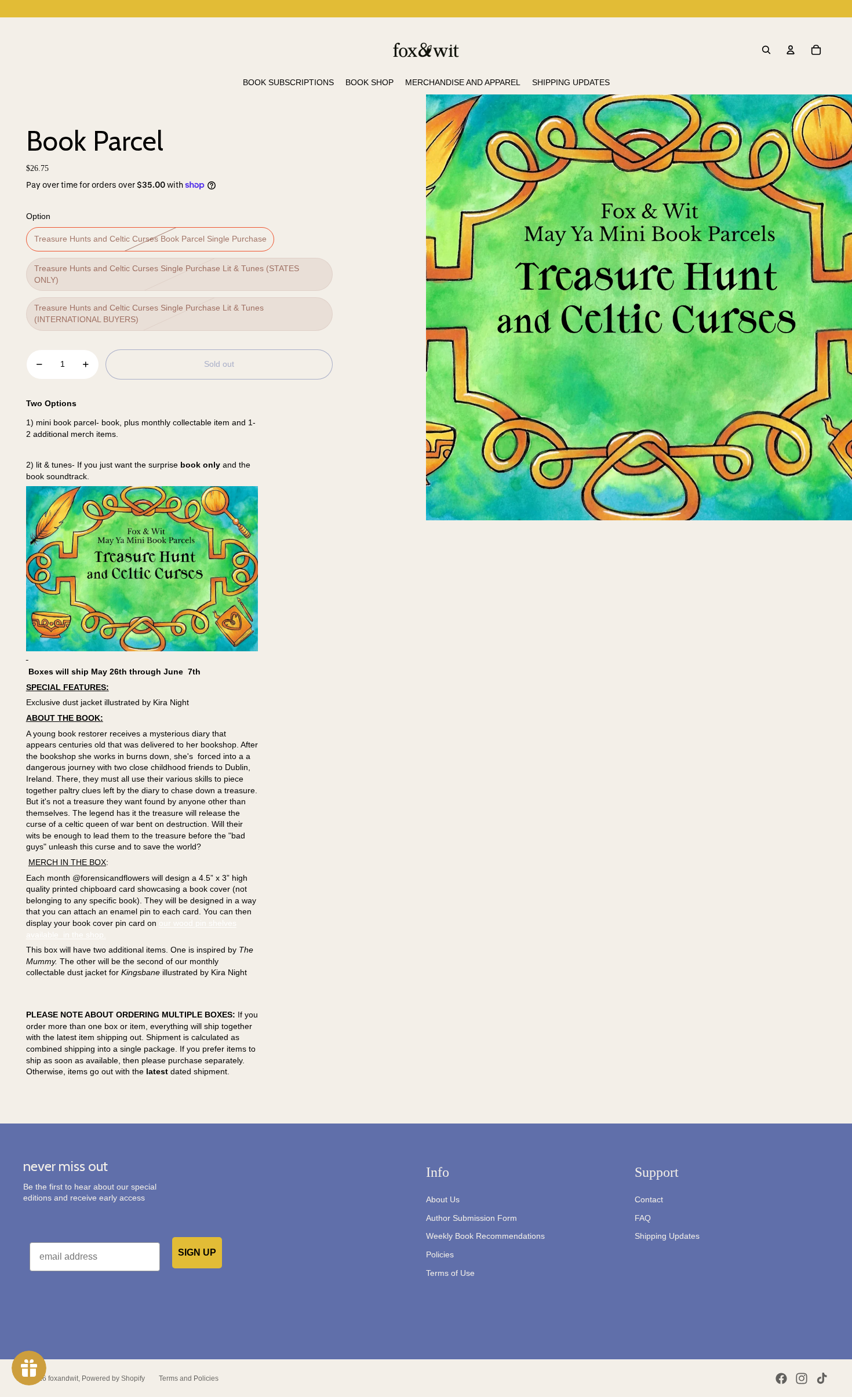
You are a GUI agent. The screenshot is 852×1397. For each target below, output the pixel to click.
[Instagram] (802, 1378)
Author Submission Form (471, 1218)
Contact (649, 1199)
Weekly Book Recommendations (485, 1236)
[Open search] (766, 50)
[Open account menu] (790, 50)
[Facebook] (781, 1378)
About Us (443, 1199)
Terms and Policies (189, 1378)
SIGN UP (197, 1252)
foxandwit (63, 1378)
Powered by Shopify (113, 1378)
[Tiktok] (822, 1378)
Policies (440, 1254)
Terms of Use (450, 1273)
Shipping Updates (667, 1236)
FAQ (643, 1218)
